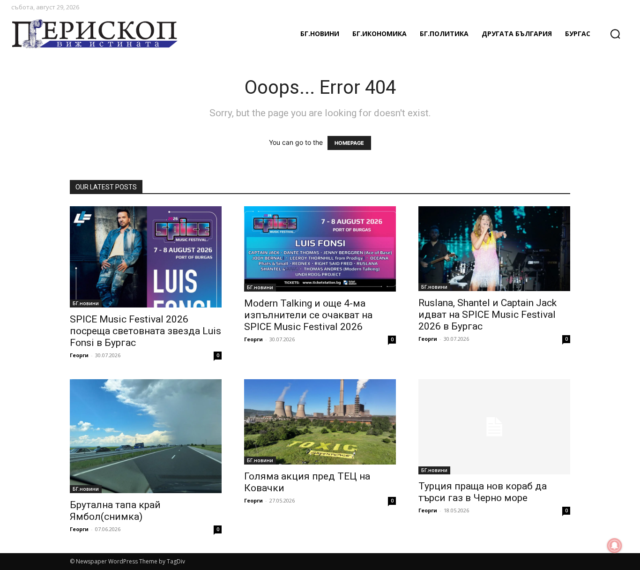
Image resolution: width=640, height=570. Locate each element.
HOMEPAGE (349, 143)
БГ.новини (86, 303)
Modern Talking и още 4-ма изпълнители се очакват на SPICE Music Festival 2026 (308, 315)
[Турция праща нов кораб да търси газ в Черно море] (494, 426)
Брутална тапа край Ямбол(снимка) (115, 510)
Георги (79, 355)
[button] (615, 33)
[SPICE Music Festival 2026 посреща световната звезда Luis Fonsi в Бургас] (146, 257)
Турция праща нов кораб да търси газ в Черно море (482, 491)
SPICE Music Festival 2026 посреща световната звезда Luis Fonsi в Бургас (145, 331)
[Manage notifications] (614, 545)
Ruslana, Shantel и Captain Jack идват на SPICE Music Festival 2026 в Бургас (487, 314)
